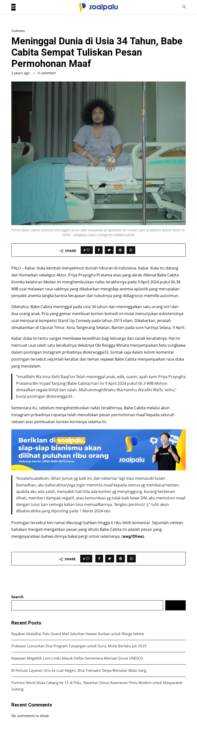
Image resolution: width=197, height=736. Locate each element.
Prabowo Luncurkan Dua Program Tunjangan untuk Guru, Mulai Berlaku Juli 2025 (79, 645)
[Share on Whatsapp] (131, 250)
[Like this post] (88, 250)
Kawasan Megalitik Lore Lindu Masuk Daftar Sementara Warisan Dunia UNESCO (77, 658)
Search (17, 596)
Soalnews (18, 31)
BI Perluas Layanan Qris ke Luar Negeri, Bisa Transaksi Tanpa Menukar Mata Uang (78, 670)
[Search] (184, 7)
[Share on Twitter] (109, 250)
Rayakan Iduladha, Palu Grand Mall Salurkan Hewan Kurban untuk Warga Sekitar (77, 633)
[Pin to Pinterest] (120, 250)
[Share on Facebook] (99, 250)
